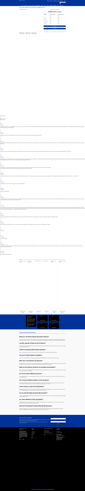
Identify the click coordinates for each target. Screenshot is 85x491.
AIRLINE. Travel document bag (31, 311)
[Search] (60, 3)
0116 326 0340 (33, 383)
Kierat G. (1, 123)
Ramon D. (1, 132)
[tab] (21, 44)
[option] (28, 35)
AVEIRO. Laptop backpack (54, 311)
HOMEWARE (26, 7)
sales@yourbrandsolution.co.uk (41, 383)
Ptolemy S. (1, 148)
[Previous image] (20, 20)
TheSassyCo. (52, 489)
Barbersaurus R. (2, 251)
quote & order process (46, 93)
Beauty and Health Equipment (33, 7)
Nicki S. (1, 180)
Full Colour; (35, 90)
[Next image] (40, 20)
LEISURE (22, 7)
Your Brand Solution (2, 115)
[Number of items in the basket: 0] (65, 1)
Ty (0, 204)
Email (51, 420)
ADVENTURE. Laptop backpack (23, 311)
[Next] (0, 257)
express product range (25, 352)
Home (20, 7)
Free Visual (54, 28)
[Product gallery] (30, 20)
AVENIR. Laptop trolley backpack (62, 311)
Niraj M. (1, 221)
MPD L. (1, 164)
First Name (52, 417)
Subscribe (58, 423)
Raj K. (1, 235)
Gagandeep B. (2, 188)
